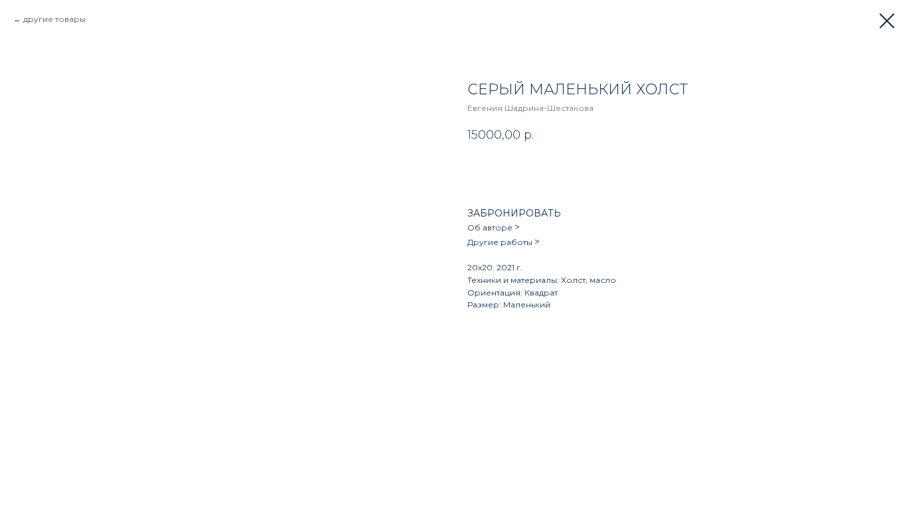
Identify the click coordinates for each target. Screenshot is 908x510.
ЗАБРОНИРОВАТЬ (514, 213)
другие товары (54, 19)
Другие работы (500, 242)
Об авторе (490, 227)
